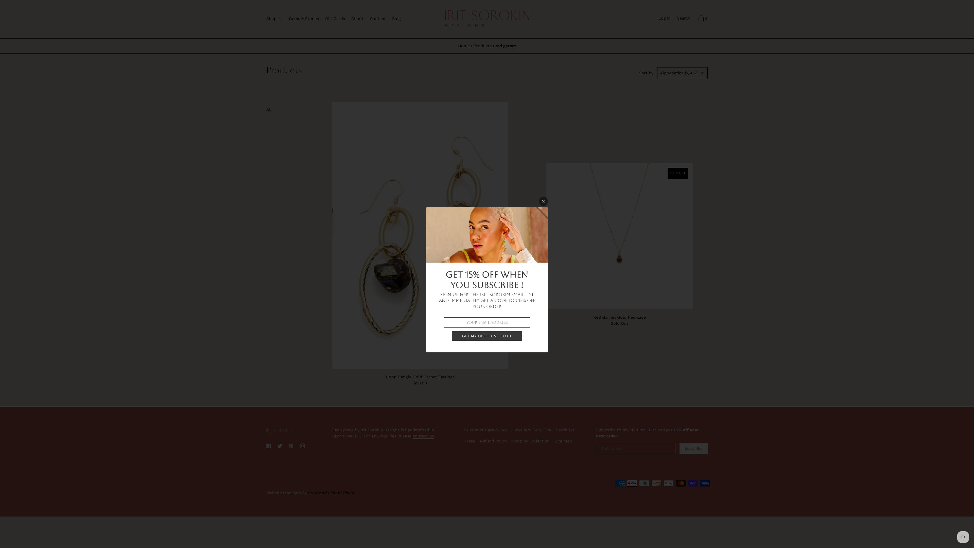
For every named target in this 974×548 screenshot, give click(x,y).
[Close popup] (543, 201)
